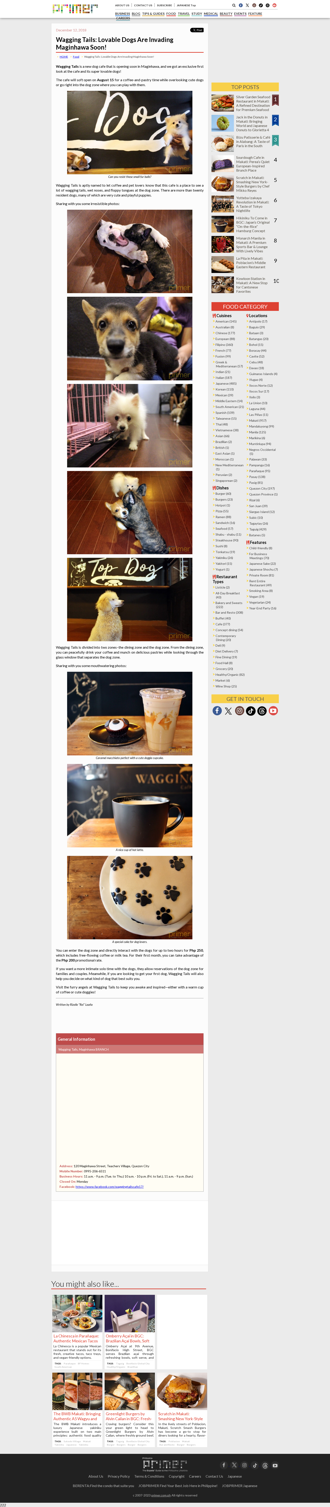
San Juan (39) (258, 506)
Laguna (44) (257, 409)
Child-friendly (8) (260, 548)
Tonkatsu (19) (225, 552)
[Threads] (262, 715)
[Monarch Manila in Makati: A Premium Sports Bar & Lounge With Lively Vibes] (222, 251)
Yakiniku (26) (224, 558)
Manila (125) (257, 432)
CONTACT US (143, 5)
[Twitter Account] (247, 5)
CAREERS (123, 18)
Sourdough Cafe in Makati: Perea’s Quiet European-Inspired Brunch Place (253, 163)
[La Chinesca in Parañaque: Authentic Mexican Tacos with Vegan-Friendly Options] (77, 1331)
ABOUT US (122, 5)
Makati (87, 1441)
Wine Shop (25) (226, 686)
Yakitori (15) (224, 563)
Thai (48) (222, 424)
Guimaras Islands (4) (263, 374)
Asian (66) (222, 436)
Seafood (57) (224, 528)
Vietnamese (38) (227, 430)
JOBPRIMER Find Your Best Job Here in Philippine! (178, 1485)
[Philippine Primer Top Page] (75, 16)
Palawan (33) (258, 459)
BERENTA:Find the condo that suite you (103, 1485)
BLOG (136, 13)
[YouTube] (275, 1465)
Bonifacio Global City (138, 1363)
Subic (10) (256, 517)
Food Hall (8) (224, 663)
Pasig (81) (256, 482)
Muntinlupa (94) (260, 444)
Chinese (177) (225, 333)
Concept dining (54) (229, 630)
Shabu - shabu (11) (228, 534)
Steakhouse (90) (227, 540)
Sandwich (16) (225, 523)
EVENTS (240, 13)
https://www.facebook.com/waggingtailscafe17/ (110, 1187)
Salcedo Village (72, 1441)
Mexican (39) (224, 395)
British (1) (222, 447)
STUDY (196, 13)
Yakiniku (59, 1444)
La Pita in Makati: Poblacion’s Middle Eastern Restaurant (251, 262)
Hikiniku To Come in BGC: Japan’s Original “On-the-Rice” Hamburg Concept (253, 224)
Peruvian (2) (224, 475)
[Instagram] (254, 5)
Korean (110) (225, 389)
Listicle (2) (223, 587)
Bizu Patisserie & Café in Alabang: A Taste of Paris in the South (253, 141)
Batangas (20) (258, 339)
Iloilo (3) (254, 397)
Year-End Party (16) (262, 608)
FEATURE (255, 13)
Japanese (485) (226, 383)
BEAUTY (226, 13)
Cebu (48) (256, 362)
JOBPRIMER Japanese (239, 1485)
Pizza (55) (222, 511)
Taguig (120, 1363)
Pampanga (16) (259, 465)
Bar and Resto (167, 1444)
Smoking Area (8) (261, 591)
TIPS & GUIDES (153, 13)
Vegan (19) (256, 596)
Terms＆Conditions (149, 1476)
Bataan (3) (256, 333)
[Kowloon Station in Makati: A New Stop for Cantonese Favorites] (222, 292)
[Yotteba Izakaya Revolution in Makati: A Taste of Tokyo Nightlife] (222, 211)
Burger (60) (223, 493)
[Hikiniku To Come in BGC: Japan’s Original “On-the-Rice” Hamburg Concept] (222, 231)
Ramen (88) (223, 517)
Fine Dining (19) (226, 657)
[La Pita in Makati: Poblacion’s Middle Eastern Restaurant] (222, 271)
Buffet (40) (223, 618)
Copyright (177, 1476)
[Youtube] (274, 5)
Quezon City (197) (262, 488)
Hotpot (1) (223, 505)
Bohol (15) (256, 345)
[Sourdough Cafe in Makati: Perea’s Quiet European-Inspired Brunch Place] (222, 170)
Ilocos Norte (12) (261, 385)
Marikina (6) (257, 438)
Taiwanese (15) (226, 418)
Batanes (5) (257, 535)
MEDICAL (211, 13)
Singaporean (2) (226, 480)
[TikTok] (261, 6)
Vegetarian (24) (260, 602)
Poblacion (174, 1441)
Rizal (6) (254, 500)
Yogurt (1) (222, 569)
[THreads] (267, 6)
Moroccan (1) (225, 459)
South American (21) (230, 407)
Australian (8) (225, 327)
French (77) (223, 350)
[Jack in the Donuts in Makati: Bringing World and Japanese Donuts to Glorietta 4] (222, 130)
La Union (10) (258, 403)
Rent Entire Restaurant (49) (260, 583)
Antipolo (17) (258, 321)
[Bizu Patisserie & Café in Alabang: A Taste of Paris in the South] (222, 150)
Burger (110, 1444)
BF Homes (83, 1363)
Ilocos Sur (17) (259, 391)
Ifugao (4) (256, 380)
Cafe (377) (223, 624)
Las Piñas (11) (258, 415)
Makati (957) (257, 420)
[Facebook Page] (240, 5)
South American (63, 1366)
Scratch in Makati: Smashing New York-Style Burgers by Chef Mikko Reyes (253, 183)
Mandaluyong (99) (261, 426)
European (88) (225, 339)
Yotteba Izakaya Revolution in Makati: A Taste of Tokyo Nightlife (252, 204)
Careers (195, 1476)
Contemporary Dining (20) (226, 638)
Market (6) (223, 680)
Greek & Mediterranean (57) (229, 364)
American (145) (226, 321)
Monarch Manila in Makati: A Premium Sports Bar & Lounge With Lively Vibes (252, 244)
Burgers (121, 1444)
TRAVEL (184, 13)
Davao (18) (256, 368)
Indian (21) (223, 372)
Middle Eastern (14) (229, 401)
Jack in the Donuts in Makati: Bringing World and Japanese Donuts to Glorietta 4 (252, 123)
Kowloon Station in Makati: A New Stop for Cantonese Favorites (252, 284)
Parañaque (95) (259, 471)
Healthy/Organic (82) (230, 674)
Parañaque (70, 1363)
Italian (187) (224, 377)
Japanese (71, 1444)
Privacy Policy (119, 1476)
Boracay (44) (257, 350)
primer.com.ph (161, 1495)
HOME (64, 56)
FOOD (171, 13)
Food (76, 56)
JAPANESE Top (186, 5)
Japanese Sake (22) (262, 563)
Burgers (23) (224, 499)
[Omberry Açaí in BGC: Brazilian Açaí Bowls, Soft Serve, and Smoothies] (130, 1331)
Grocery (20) (224, 669)
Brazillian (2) (224, 442)
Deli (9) (220, 645)
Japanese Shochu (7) (263, 569)
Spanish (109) (225, 412)
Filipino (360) (224, 345)
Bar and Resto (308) (229, 612)
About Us (95, 1476)
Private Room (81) (261, 575)
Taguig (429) (257, 529)
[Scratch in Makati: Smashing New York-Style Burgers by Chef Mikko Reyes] (182, 1409)
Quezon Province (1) (263, 494)
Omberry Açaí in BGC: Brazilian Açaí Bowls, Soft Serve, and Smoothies (128, 1340)
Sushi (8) (221, 546)
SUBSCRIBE (164, 5)
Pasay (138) (257, 477)
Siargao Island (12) (262, 512)
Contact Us (214, 1476)
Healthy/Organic (116, 1366)
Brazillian (133, 1366)
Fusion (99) (223, 356)
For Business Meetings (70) (259, 556)
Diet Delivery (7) (227, 651)
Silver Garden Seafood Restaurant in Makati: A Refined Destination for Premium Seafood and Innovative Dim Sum (253, 107)
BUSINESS (122, 13)
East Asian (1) (225, 453)
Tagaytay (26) (258, 523)
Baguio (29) (257, 327)
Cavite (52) (256, 356)
